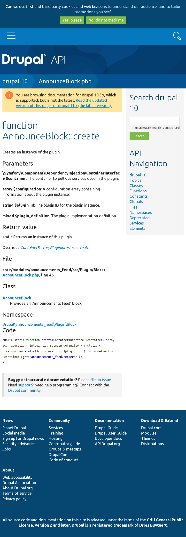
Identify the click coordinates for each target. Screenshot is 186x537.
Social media (13, 433)
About (8, 470)
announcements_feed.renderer (54, 357)
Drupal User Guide (111, 433)
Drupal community (24, 390)
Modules (148, 433)
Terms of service (16, 493)
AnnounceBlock (16, 298)
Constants (139, 196)
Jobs (6, 449)
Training (56, 433)
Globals (136, 201)
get (25, 357)
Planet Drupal (14, 428)
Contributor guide (64, 444)
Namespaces (141, 212)
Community (59, 420)
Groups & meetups (65, 449)
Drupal (78, 525)
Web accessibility (17, 477)
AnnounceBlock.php (65, 81)
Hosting (55, 438)
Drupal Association (19, 482)
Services (137, 223)
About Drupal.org (17, 488)
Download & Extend (159, 420)
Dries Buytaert (153, 525)
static (29, 351)
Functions (138, 191)
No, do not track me (106, 20)
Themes (148, 438)
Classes (136, 185)
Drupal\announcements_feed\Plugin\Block (39, 324)
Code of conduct (63, 460)
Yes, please (72, 20)
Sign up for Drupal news (23, 438)
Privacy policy (14, 499)
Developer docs (108, 438)
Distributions (152, 444)
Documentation (109, 420)
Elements (138, 228)
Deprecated (140, 218)
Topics (135, 180)
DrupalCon (58, 454)
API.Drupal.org (107, 444)
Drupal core (151, 428)
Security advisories (19, 444)
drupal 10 (15, 81)
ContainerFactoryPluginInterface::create (54, 247)
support (25, 385)
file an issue (100, 379)
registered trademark (112, 525)
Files (133, 207)
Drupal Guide (106, 428)
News (7, 420)
